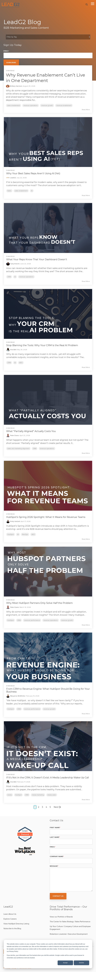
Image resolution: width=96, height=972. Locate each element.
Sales (9, 191)
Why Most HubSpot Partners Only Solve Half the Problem (39, 603)
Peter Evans (14, 435)
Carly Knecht (14, 264)
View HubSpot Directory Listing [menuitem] (16, 924)
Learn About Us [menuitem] (10, 914)
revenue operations (30, 105)
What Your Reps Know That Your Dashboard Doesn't (36, 259)
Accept (65, 963)
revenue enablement (63, 105)
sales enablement (13, 105)
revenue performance (32, 620)
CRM (9, 277)
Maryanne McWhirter (17, 696)
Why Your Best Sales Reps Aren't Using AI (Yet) (33, 173)
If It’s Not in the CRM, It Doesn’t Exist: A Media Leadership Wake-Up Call (47, 777)
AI (31, 191)
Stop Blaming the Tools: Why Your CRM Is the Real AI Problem (42, 345)
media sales (51, 795)
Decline (81, 963)
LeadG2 (13, 178)
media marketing (38, 795)
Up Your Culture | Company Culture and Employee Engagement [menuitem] (70, 927)
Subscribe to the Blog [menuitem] (12, 928)
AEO (20, 363)
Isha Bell (13, 350)
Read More (86, 110)
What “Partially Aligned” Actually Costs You (31, 431)
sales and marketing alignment (18, 449)
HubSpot (10, 534)
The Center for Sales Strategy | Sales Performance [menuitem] (70, 921)
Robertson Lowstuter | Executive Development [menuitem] (69, 934)
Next (56, 807)
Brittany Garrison (15, 86)
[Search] (86, 4)
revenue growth (47, 105)
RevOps (25, 534)
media (9, 795)
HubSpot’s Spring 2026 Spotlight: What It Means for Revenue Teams (45, 517)
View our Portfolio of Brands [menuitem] (61, 917)
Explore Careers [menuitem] (10, 919)
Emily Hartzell (15, 521)
